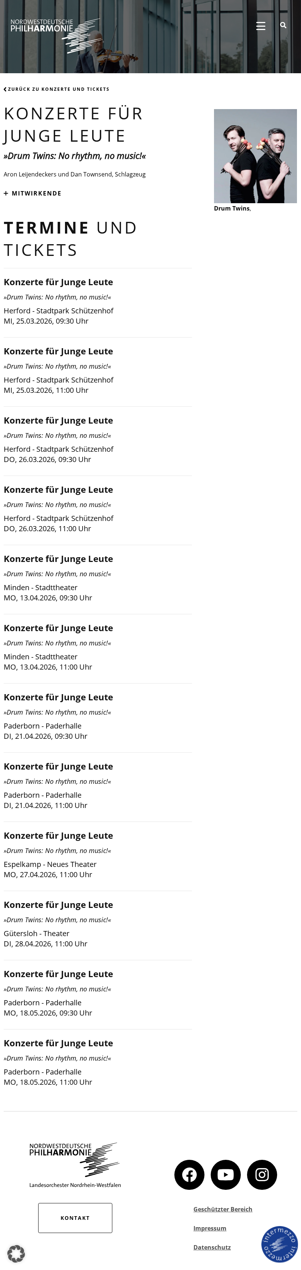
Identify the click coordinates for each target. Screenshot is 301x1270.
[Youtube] (226, 1175)
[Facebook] (189, 1175)
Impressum (209, 1228)
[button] (16, 1254)
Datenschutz (212, 1247)
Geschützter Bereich (223, 1209)
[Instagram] (262, 1175)
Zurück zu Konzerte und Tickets (59, 89)
